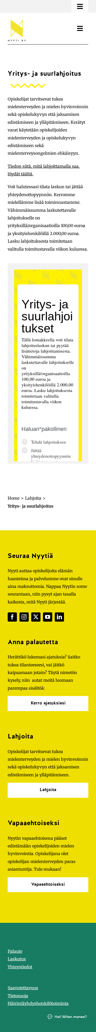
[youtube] (47, 617)
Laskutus (17, 958)
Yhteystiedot (20, 966)
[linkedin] (59, 617)
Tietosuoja (18, 995)
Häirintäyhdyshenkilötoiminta (38, 1003)
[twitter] (35, 617)
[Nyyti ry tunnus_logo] (17, 18)
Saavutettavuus (23, 987)
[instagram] (24, 617)
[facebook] (12, 617)
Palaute (15, 951)
